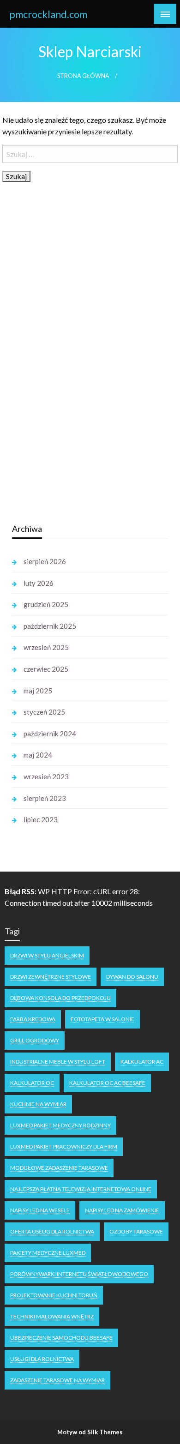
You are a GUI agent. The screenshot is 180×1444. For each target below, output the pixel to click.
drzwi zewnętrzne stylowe (50, 976)
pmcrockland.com (48, 14)
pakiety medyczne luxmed (47, 1252)
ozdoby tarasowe (136, 1231)
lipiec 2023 (41, 819)
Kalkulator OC (32, 1082)
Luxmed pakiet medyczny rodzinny (60, 1125)
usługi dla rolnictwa (42, 1358)
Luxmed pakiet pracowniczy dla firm (63, 1146)
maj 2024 (38, 755)
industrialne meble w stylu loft (57, 1061)
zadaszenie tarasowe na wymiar (57, 1380)
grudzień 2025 (46, 604)
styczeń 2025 (44, 712)
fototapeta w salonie (102, 1019)
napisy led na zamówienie (122, 1210)
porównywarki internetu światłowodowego (79, 1273)
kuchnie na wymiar (38, 1104)
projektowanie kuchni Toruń (53, 1295)
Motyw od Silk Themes (90, 1432)
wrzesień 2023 (46, 776)
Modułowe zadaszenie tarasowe (59, 1167)
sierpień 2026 (45, 561)
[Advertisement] (81, 369)
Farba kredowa (32, 1019)
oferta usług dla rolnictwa (52, 1231)
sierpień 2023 (45, 798)
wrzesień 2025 (46, 647)
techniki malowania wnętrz (52, 1316)
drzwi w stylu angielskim (47, 955)
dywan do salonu (132, 976)
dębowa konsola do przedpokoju (60, 997)
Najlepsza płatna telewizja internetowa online (80, 1188)
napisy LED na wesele (40, 1210)
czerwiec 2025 (46, 669)
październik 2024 (50, 733)
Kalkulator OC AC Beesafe (107, 1082)
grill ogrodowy (34, 1040)
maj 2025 (38, 690)
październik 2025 (50, 626)
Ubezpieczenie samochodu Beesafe (61, 1337)
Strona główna (83, 75)
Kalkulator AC (141, 1061)
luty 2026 (39, 583)
